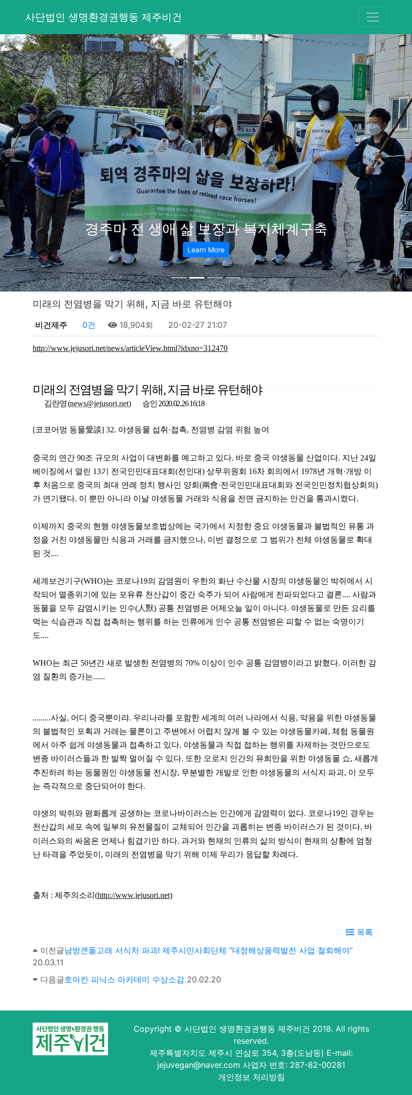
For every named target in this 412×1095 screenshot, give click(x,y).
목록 (363, 932)
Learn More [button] (206, 249)
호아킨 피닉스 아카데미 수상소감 (124, 979)
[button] (31, 163)
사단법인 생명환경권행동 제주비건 (103, 17)
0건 (87, 325)
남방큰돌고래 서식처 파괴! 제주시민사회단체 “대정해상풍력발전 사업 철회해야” (208, 950)
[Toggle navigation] (373, 17)
